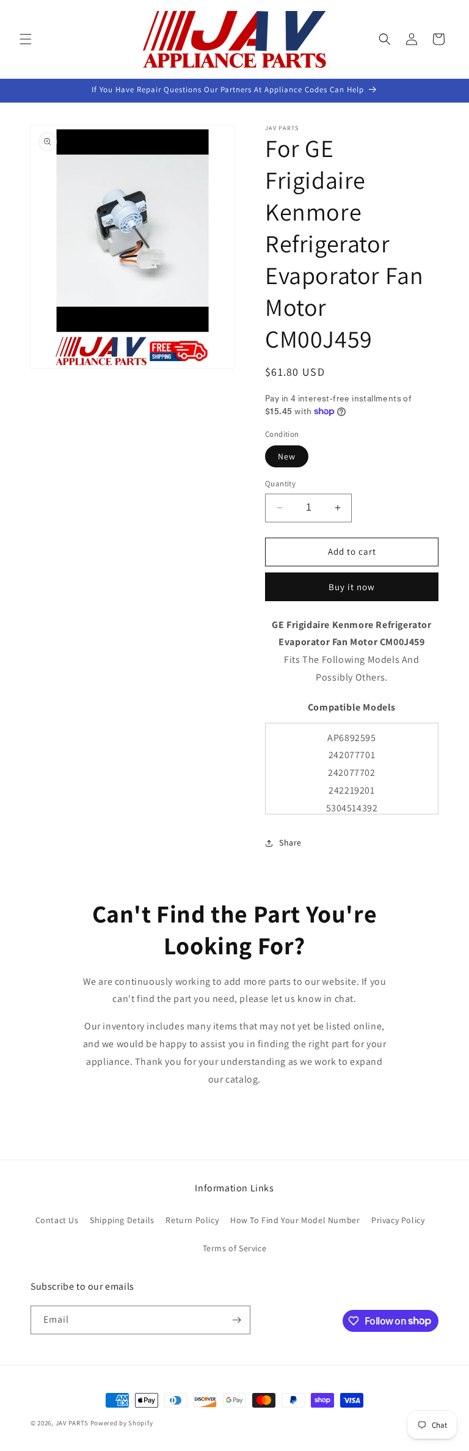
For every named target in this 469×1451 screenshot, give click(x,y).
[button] (25, 39)
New (287, 456)
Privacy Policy (397, 1220)
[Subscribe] (236, 1320)
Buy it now (352, 587)
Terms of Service (235, 1248)
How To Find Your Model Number (295, 1220)
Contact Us (57, 1220)
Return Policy (192, 1220)
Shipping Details (122, 1220)
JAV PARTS (72, 1423)
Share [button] (290, 842)
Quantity (280, 483)
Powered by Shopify (121, 1423)
